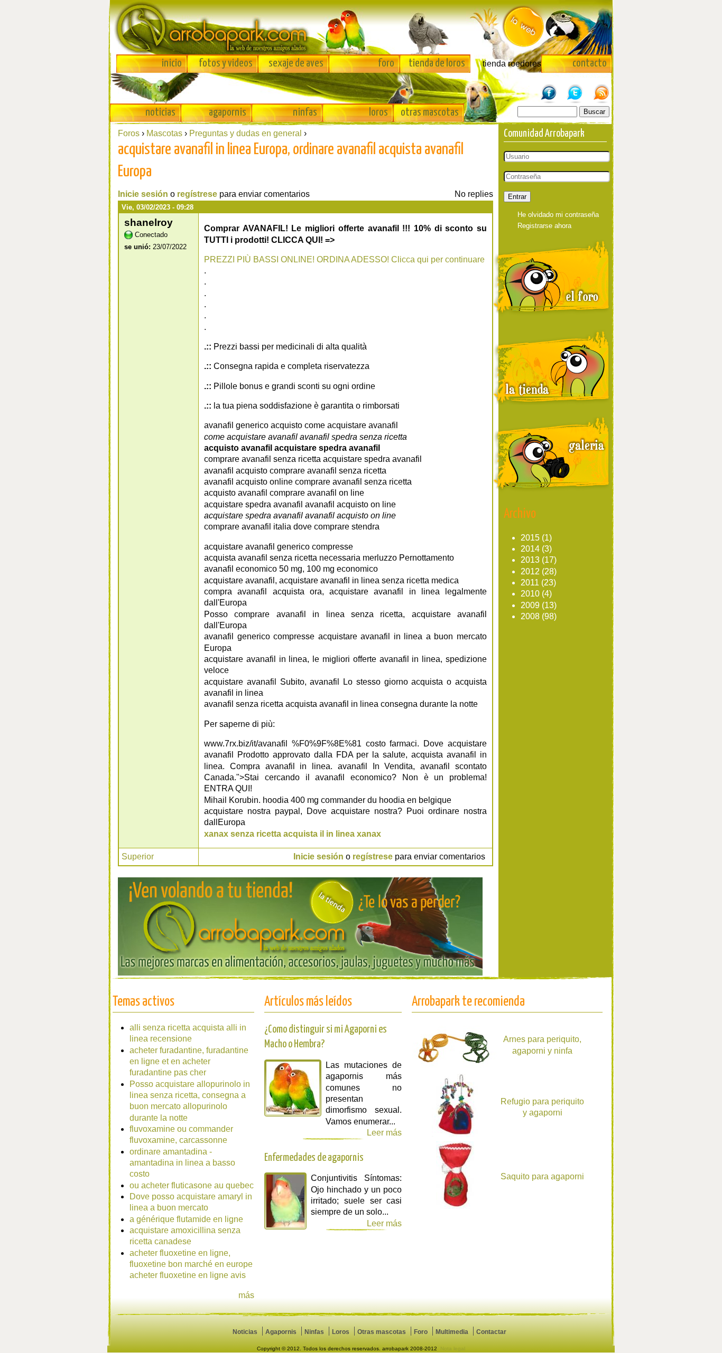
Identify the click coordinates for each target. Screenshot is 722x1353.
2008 (530, 616)
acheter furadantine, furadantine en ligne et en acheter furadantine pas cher (188, 1061)
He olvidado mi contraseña (558, 215)
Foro (421, 1332)
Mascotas (164, 133)
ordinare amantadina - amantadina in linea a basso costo (182, 1163)
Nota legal (452, 1348)
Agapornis (281, 1332)
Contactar (491, 1332)
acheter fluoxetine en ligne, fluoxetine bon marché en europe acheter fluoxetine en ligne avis (191, 1264)
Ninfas (314, 1332)
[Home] (361, 27)
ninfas (305, 112)
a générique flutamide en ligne (186, 1219)
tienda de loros (437, 63)
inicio (172, 63)
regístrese (197, 194)
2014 (530, 548)
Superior (138, 856)
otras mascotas (430, 112)
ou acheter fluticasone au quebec (191, 1185)
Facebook (548, 88)
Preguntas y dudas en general (245, 133)
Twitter (575, 88)
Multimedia (452, 1332)
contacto (589, 63)
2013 (530, 559)
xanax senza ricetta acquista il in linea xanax (292, 833)
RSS (601, 88)
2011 (530, 582)
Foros (129, 133)
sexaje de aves (296, 63)
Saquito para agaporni (542, 1176)
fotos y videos (226, 63)
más (246, 1295)
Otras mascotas (381, 1332)
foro (386, 63)
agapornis (227, 112)
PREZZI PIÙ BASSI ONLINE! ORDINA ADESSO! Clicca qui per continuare (344, 259)
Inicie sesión (143, 194)
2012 (530, 571)
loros (378, 112)
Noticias (245, 1332)
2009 (530, 605)
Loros (340, 1332)
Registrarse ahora (544, 226)
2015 (530, 537)
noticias (160, 112)
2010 (530, 593)
